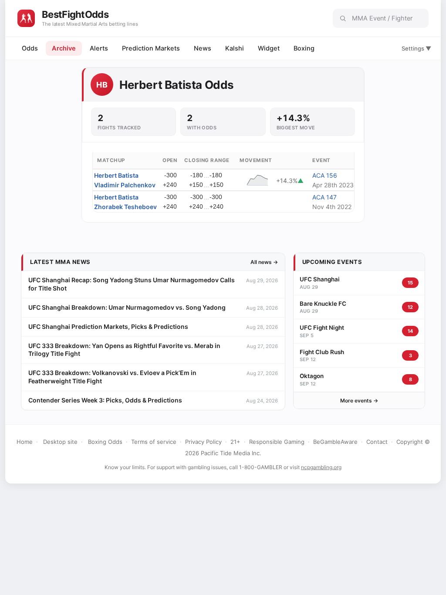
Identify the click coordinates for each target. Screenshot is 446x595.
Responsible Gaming (276, 441)
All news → (264, 262)
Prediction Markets (151, 48)
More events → (359, 400)
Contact (377, 441)
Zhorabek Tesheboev (125, 206)
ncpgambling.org (321, 467)
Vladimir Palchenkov (124, 185)
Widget (269, 48)
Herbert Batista (116, 175)
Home (25, 441)
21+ (235, 441)
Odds (30, 48)
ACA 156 (324, 175)
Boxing (304, 48)
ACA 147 (324, 197)
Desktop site (60, 441)
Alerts (99, 48)
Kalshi (234, 48)
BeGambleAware (335, 441)
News (202, 48)
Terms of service (153, 441)
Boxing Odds (105, 441)
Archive (64, 48)
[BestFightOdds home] (26, 18)
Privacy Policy (203, 441)
